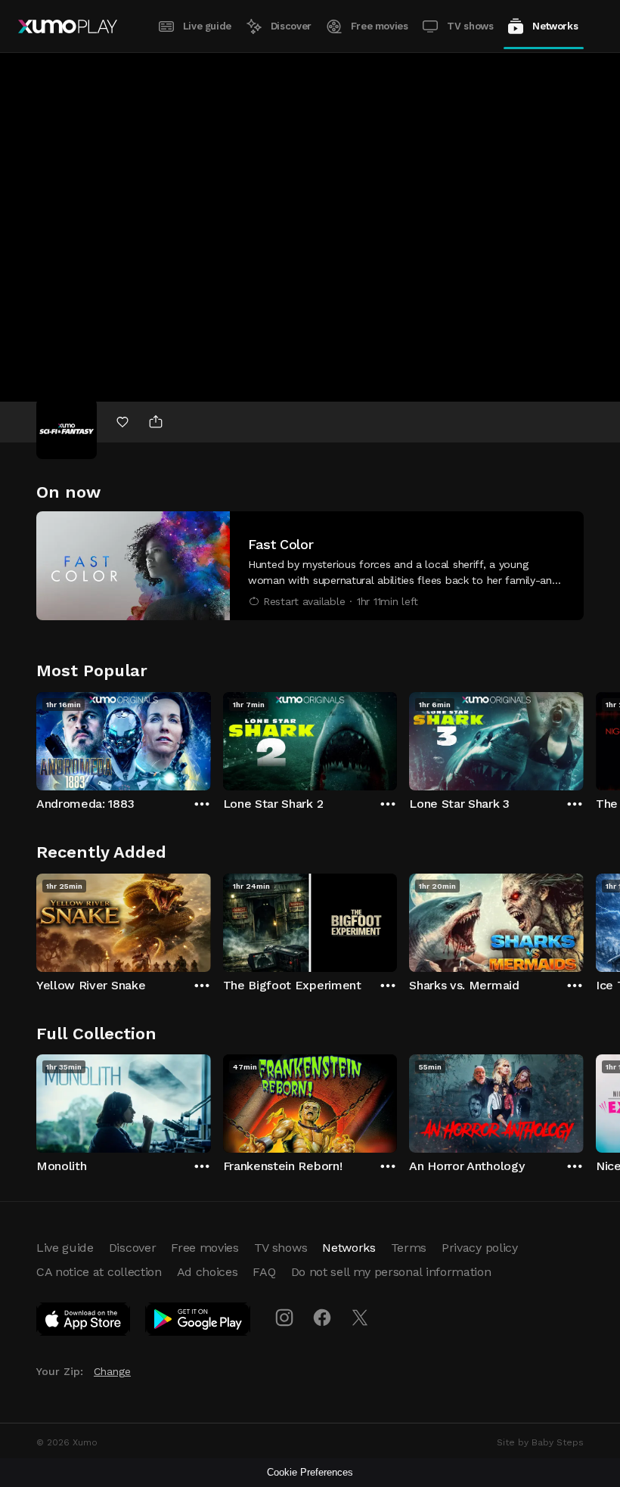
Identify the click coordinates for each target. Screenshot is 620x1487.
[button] (310, 565)
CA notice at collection (99, 1272)
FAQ (264, 1272)
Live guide (207, 26)
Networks (555, 26)
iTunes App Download (84, 1322)
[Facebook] (322, 1317)
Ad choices (207, 1272)
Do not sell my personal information (391, 1272)
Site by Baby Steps (540, 1442)
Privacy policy (480, 1247)
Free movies (379, 26)
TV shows (470, 26)
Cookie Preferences (310, 1472)
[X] (360, 1317)
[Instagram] (284, 1317)
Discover (291, 26)
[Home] (67, 26)
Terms (408, 1247)
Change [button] (112, 1371)
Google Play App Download (198, 1322)
